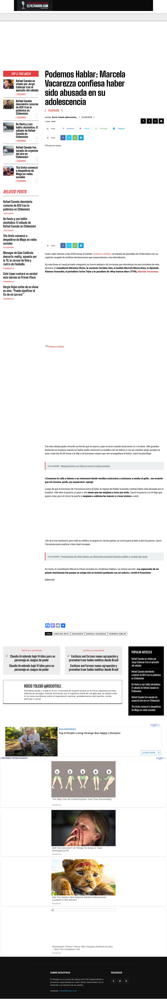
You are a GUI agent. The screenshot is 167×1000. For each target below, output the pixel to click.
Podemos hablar (117, 634)
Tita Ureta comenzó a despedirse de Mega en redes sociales (27, 172)
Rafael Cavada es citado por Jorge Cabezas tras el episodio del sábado (27, 85)
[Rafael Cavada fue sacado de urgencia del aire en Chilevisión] (8, 150)
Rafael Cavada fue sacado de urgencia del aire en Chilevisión (27, 152)
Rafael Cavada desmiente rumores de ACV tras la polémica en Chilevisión (27, 107)
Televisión (21, 181)
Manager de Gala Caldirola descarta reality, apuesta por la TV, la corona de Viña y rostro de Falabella (20, 258)
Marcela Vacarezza (96, 634)
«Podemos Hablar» (102, 253)
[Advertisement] (83, 40)
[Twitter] (149, 121)
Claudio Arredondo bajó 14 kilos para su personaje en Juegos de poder (31, 667)
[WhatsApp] (155, 121)
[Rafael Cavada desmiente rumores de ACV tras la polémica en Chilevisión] (8, 104)
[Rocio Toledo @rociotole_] (15, 692)
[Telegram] (161, 121)
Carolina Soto (61, 634)
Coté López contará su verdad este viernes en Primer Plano (20, 275)
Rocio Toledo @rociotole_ (64, 117)
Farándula (8, 268)
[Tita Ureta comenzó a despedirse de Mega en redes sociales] (8, 171)
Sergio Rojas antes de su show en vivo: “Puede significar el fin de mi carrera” (20, 290)
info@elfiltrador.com (68, 991)
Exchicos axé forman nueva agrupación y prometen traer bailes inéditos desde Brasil (93, 667)
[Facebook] (143, 121)
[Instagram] (119, 981)
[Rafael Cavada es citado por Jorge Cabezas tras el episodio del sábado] (8, 84)
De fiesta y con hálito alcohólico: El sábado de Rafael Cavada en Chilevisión (27, 130)
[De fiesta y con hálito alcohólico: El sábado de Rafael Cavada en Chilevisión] (8, 127)
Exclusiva (21, 94)
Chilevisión (77, 634)
